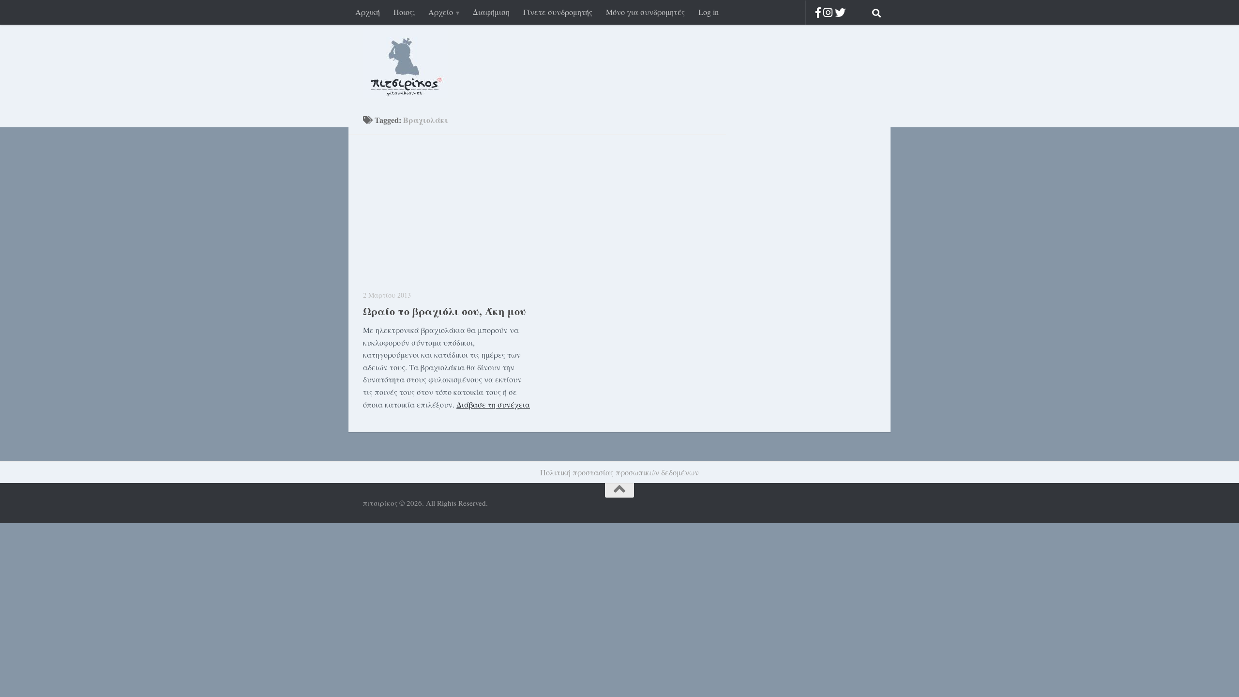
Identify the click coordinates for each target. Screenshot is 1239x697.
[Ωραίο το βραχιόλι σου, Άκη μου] (446, 215)
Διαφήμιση (491, 12)
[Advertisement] (798, 270)
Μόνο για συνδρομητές (645, 12)
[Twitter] (840, 12)
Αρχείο (440, 12)
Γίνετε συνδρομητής (557, 12)
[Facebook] (818, 12)
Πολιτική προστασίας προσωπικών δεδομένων (619, 472)
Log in (708, 12)
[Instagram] (827, 12)
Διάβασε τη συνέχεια (493, 404)
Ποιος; (404, 12)
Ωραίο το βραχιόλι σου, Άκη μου (444, 311)
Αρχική (367, 12)
